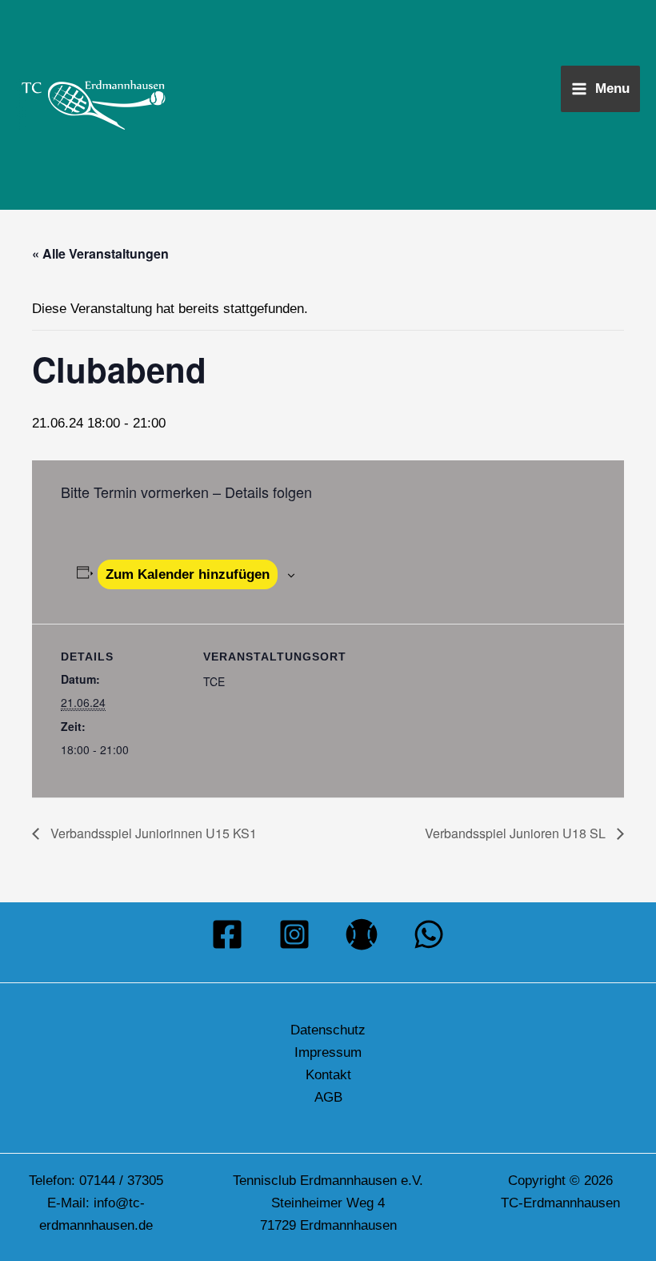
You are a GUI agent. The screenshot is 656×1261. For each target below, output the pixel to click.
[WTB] (362, 934)
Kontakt (328, 1074)
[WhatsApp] (429, 934)
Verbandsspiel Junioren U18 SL (517, 833)
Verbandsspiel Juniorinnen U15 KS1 (152, 833)
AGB (328, 1097)
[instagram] (294, 934)
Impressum (328, 1052)
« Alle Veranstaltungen (100, 253)
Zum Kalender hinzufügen (188, 574)
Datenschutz (328, 1030)
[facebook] (227, 934)
